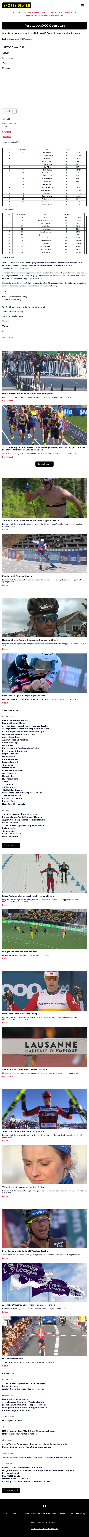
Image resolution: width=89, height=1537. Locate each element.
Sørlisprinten (8, 787)
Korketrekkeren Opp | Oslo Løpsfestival (21, 748)
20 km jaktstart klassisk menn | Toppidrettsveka (25, 726)
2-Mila (5, 782)
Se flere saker (9, 1490)
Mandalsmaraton (10, 836)
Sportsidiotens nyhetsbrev (37, 16)
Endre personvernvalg (77, 1514)
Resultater (28, 39)
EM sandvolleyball (10, 1473)
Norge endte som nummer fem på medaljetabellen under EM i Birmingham (38, 1470)
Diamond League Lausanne (15, 1399)
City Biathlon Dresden (12, 790)
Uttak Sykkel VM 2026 (12, 1421)
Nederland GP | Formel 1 (13, 804)
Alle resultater (57, 16)
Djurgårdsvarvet (10, 762)
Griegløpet (7, 765)
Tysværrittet (8, 784)
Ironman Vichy (9, 801)
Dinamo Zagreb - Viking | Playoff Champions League (26, 1447)
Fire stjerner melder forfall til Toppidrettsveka (24, 1408)
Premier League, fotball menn (16, 1410)
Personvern (35, 1514)
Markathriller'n (9, 776)
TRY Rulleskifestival (11, 795)
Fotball (5, 959)
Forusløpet (7, 745)
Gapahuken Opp (10, 743)
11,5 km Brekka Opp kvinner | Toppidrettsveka (23, 820)
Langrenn (6, 529)
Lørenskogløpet (10, 759)
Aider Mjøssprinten (11, 737)
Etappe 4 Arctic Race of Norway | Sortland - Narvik (26, 1481)
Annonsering (24, 1514)
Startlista (6, 131)
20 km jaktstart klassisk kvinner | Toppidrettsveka (25, 729)
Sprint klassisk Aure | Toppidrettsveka (20, 814)
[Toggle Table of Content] (13, 112)
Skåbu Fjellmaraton (11, 834)
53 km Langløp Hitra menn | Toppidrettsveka (23, 1402)
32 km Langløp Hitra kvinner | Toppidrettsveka (24, 1405)
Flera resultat (7, 337)
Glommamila (8, 831)
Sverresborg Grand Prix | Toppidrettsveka (22, 793)
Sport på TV (17, 12)
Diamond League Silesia (52, 12)
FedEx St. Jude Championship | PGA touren (22, 1468)
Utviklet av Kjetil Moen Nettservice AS (44, 1528)
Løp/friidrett (7, 401)
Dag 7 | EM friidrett (11, 1476)
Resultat (6, 136)
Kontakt (14, 1514)
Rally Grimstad (9, 828)
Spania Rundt (70, 12)
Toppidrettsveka (32, 12)
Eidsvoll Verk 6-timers (12, 770)
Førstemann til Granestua (14, 751)
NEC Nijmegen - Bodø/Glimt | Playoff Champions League (29, 1431)
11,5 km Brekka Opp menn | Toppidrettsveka (23, 825)
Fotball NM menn (10, 823)
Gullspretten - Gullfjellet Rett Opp (18, 734)
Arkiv (54, 1514)
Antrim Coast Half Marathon (15, 740)
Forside (6, 1514)
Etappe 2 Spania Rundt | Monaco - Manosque (23, 731)
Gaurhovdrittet (9, 773)
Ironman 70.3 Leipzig (12, 798)
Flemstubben (8, 768)
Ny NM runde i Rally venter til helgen (19, 1434)
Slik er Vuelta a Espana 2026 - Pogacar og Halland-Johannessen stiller (35, 1444)
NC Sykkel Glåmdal (11, 779)
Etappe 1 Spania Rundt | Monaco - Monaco (22, 817)
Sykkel (5, 703)
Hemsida (5, 321)
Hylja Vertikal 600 (10, 754)
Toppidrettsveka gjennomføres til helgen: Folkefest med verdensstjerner (37, 1457)
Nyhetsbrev (62, 1514)
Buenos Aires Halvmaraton (15, 720)
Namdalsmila (8, 757)
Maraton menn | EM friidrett (15, 1479)
